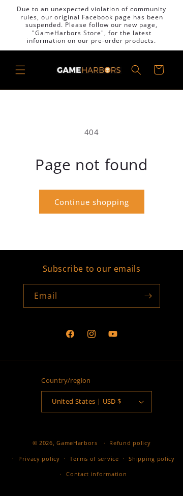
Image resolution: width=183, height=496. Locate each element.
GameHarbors (77, 443)
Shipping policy (152, 458)
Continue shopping (91, 202)
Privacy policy (39, 458)
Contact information (96, 474)
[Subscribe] (148, 296)
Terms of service (94, 458)
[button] (20, 70)
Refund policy (129, 443)
